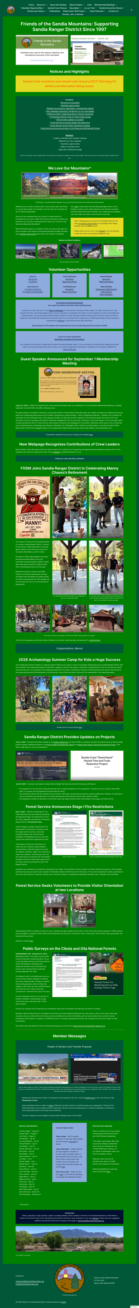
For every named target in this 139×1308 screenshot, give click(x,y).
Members (69, 135)
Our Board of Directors (33, 289)
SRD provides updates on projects (70, 120)
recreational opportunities (88, 223)
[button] (131, 10)
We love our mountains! (70, 103)
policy (51, 1105)
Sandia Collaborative (61, 742)
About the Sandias (58, 5)
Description (69, 279)
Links (89, 5)
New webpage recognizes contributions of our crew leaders (70, 111)
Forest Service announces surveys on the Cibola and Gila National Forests (70, 128)
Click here (72, 1141)
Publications (54, 11)
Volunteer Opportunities (32, 8)
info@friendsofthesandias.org (27, 1284)
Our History (33, 282)
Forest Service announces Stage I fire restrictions (70, 123)
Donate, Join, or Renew (72, 14)
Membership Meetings (104, 5)
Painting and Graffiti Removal (106, 289)
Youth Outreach (97, 11)
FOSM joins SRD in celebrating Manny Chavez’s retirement (70, 114)
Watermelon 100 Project (74, 11)
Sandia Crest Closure (57, 8)
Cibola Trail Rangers (56, 310)
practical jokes (95, 640)
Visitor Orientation (106, 294)
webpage (101, 231)
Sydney (63, 1302)
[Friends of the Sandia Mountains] (11, 10)
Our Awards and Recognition (33, 292)
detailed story (90, 1098)
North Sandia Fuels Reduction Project (60, 745)
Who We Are (32, 279)
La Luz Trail (89, 8)
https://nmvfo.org (69, 349)
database (61, 321)
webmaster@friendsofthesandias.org (91, 1221)
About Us (41, 5)
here (109, 81)
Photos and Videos (35, 11)
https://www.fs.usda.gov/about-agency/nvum (89, 1026)
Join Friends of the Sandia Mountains (69, 303)
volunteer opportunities (27, 234)
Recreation (74, 8)
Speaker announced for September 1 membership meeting (70, 108)
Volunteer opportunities (70, 105)
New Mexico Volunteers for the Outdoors (69, 339)
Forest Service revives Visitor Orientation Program (70, 125)
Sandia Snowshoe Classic (110, 8)
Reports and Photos (69, 282)
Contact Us (113, 11)
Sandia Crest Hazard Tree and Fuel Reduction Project (97, 745)
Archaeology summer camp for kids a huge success (70, 117)
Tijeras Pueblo (75, 5)
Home (31, 5)
